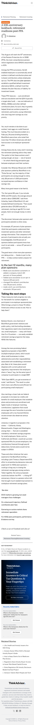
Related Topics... (16, 535)
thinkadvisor (12, 36)
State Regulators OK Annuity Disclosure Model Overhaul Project (17, 668)
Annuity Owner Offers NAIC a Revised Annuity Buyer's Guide (16, 652)
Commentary (5, 22)
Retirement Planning (9, 17)
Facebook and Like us (21, 529)
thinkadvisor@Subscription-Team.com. (17, 707)
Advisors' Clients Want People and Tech (17, 673)
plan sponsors (25, 81)
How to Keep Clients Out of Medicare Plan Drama (16, 658)
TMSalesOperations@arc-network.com (20, 553)
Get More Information (17, 597)
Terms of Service (12, 720)
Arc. (16, 719)
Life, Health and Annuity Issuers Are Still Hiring (15, 647)
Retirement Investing (25, 17)
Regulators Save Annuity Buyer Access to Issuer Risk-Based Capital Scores (17, 663)
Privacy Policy (22, 720)
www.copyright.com (12, 551)
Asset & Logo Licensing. (24, 555)
